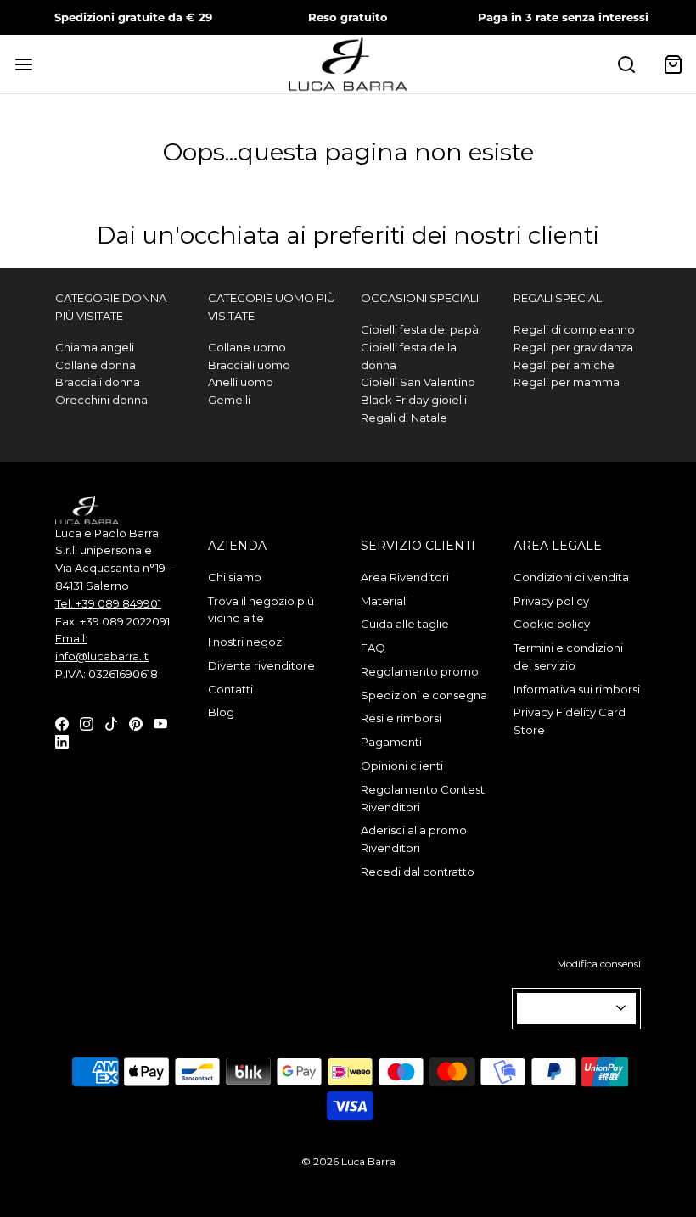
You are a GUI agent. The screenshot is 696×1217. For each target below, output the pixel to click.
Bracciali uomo (249, 365)
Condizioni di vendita (571, 577)
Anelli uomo (240, 382)
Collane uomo (247, 347)
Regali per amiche (564, 365)
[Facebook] (62, 723)
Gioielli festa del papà (420, 329)
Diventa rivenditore (261, 665)
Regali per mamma (567, 382)
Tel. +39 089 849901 (108, 603)
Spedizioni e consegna (424, 695)
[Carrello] (672, 64)
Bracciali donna (97, 382)
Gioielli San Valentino (418, 382)
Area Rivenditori (405, 577)
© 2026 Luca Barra (348, 1161)
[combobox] (576, 1008)
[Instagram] (86, 723)
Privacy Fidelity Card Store (570, 721)
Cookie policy (552, 624)
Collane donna (95, 365)
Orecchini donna (101, 400)
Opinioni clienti (402, 765)
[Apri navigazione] (23, 64)
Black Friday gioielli (414, 400)
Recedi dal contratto (417, 871)
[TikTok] (111, 723)
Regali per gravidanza (573, 347)
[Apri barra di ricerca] (626, 64)
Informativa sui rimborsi (577, 689)
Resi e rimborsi (401, 718)
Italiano (569, 1008)
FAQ (373, 647)
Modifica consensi (599, 963)
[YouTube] (160, 723)
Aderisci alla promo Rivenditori (414, 839)
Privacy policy (551, 601)
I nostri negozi (246, 641)
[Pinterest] (136, 723)
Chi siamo (234, 577)
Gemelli (229, 400)
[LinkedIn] (62, 740)
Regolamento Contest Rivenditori (423, 798)
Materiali (384, 601)
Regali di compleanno (574, 329)
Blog (221, 712)
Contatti (230, 689)
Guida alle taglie (405, 624)
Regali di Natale (404, 417)
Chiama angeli (94, 347)
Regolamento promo (420, 671)
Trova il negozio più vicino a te (261, 609)
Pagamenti (391, 742)
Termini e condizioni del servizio (568, 656)
